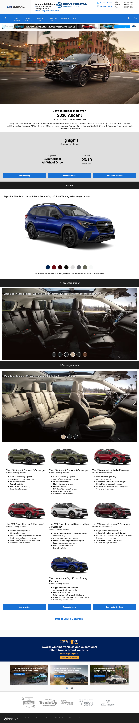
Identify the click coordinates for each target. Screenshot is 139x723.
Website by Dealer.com (11, 719)
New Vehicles (16, 18)
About (47, 718)
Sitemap (81, 718)
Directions (28, 718)
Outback (29, 675)
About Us (74, 18)
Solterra (69, 675)
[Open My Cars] (128, 18)
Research (65, 18)
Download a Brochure (114, 175)
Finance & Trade (40, 18)
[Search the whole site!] (135, 17)
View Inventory (24, 175)
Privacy (71, 718)
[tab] (48, 267)
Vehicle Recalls (59, 718)
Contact (38, 718)
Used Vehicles (28, 18)
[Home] (15, 7)
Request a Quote (69, 175)
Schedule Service (106, 3)
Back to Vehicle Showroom (69, 618)
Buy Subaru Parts (106, 6)
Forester (109, 675)
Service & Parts (53, 18)
